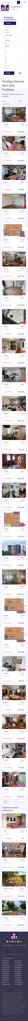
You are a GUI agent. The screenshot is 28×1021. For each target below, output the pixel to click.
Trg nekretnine (18, 977)
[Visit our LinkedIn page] (18, 941)
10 (17, 802)
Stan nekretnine (5, 973)
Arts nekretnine (5, 979)
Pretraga (9, 73)
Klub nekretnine (5, 969)
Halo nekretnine (18, 967)
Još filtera (10, 23)
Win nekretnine (18, 971)
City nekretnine (18, 960)
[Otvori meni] (25, 2)
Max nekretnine (18, 975)
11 (20, 802)
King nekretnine (5, 977)
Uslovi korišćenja (20, 945)
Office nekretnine (6, 967)
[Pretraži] (18, 2)
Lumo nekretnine (18, 984)
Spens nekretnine (6, 971)
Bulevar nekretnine (19, 965)
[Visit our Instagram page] (10, 941)
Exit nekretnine (18, 973)
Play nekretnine (5, 975)
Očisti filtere (20, 73)
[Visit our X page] (15, 941)
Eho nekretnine (18, 969)
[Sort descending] (21, 104)
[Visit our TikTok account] (20, 941)
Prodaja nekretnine (6, 984)
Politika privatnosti (8, 945)
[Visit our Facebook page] (7, 941)
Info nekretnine (18, 963)
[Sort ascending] (19, 104)
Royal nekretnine (6, 965)
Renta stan (4, 982)
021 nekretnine (5, 963)
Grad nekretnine (5, 960)
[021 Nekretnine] (5, 8)
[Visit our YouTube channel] (13, 941)
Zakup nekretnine (18, 982)
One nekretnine (18, 979)
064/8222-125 (14, 9)
